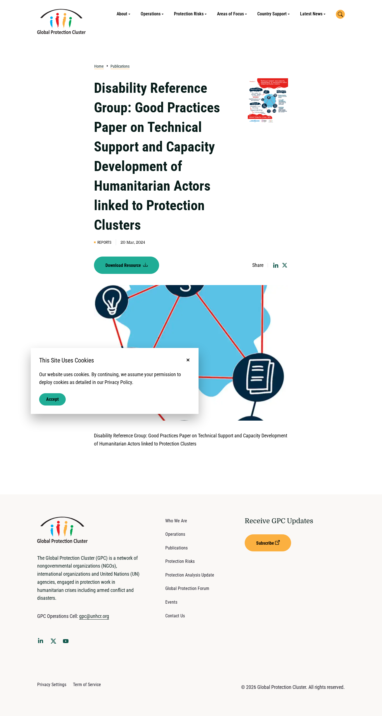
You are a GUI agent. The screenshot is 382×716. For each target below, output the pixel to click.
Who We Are (176, 520)
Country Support (272, 13)
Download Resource (123, 265)
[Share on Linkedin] (275, 265)
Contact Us (175, 615)
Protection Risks (189, 13)
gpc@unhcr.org (94, 616)
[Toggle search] (340, 14)
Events (171, 602)
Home (99, 66)
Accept (52, 399)
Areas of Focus (230, 13)
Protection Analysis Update (189, 575)
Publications (119, 66)
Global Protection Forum (187, 588)
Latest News (311, 13)
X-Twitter (54, 642)
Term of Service (87, 684)
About (122, 13)
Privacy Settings (51, 684)
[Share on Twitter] (284, 265)
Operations (151, 13)
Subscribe (265, 543)
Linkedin (41, 641)
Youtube (67, 642)
